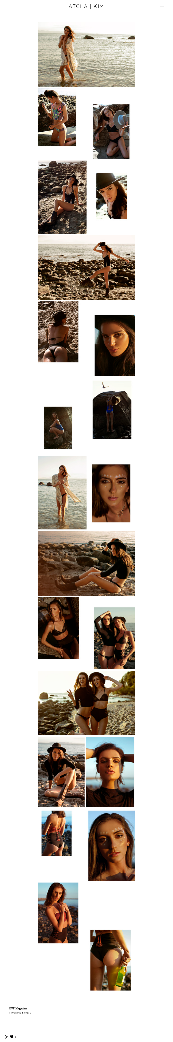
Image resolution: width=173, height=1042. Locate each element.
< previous (15, 1012)
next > (27, 1012)
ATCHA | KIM (86, 6)
